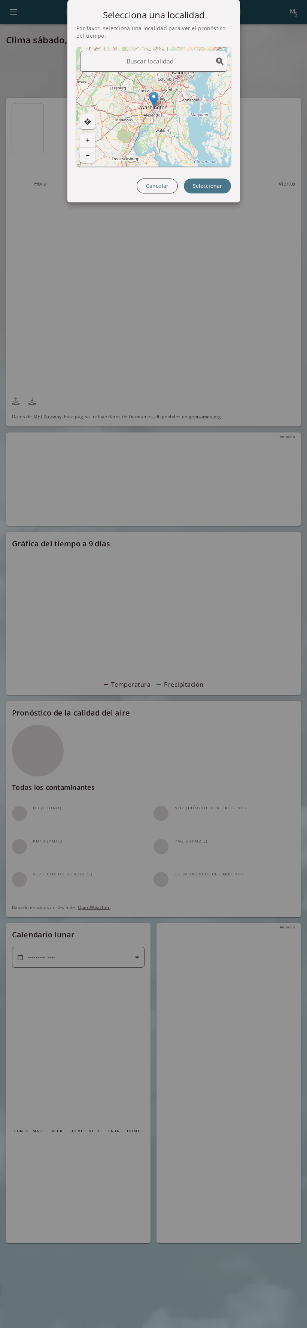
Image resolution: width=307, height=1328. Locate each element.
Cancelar (157, 185)
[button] (153, 99)
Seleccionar (207, 185)
